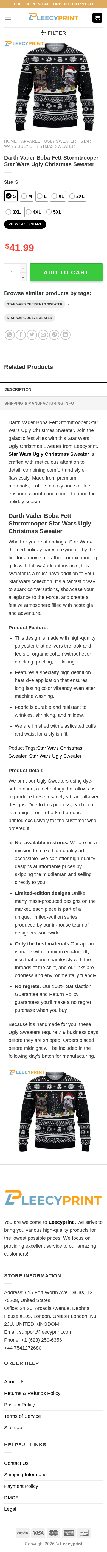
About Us (14, 1382)
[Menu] (8, 18)
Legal (10, 1509)
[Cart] (97, 18)
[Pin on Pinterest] (54, 335)
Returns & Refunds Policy (32, 1393)
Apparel (30, 141)
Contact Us (16, 1463)
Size (8, 182)
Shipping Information (26, 1474)
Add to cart (66, 272)
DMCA (11, 1497)
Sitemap (13, 1427)
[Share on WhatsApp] (10, 335)
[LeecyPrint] (53, 17)
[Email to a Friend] (43, 335)
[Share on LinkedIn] (65, 335)
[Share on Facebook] (21, 335)
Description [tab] (17, 389)
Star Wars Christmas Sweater (35, 304)
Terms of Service (22, 1416)
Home (10, 141)
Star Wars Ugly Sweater (29, 317)
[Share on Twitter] (32, 335)
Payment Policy (21, 1486)
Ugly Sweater (60, 141)
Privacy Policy (19, 1404)
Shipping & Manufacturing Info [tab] (39, 403)
